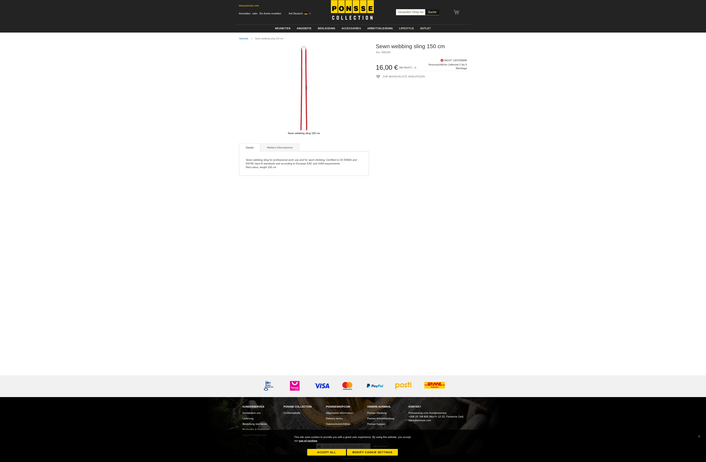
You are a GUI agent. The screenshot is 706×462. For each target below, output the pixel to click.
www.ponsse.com (249, 5)
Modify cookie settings (372, 452)
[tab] (249, 147)
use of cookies (308, 440)
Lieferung (248, 418)
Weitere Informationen (280, 147)
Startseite (243, 38)
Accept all (326, 452)
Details (250, 147)
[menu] (353, 29)
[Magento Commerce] (352, 10)
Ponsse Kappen (376, 423)
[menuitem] (283, 29)
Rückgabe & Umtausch (256, 429)
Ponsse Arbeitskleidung (380, 418)
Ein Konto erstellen (270, 13)
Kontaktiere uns (252, 412)
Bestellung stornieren (255, 423)
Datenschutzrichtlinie (338, 423)
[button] (300, 14)
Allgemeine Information (339, 412)
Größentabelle (292, 412)
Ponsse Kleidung (377, 412)
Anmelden (245, 13)
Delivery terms (334, 418)
